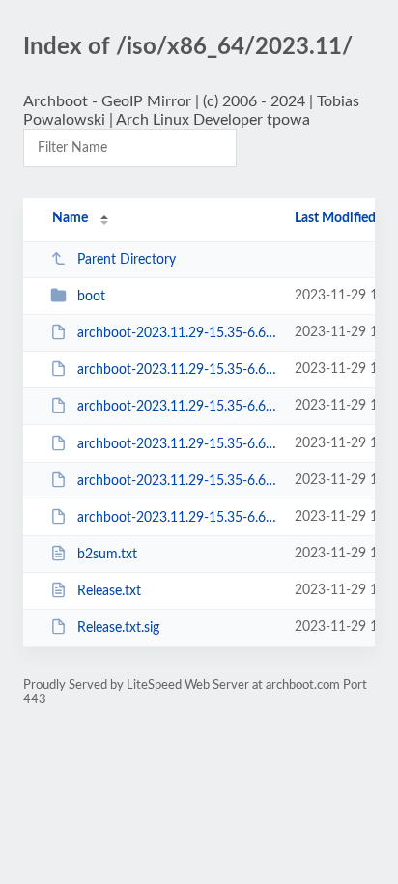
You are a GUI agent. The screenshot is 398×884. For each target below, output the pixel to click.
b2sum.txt (107, 554)
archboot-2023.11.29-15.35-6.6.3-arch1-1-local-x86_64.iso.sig (176, 444)
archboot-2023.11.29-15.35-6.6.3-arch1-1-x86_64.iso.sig (176, 518)
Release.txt (109, 591)
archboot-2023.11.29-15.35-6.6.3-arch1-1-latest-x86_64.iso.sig (176, 370)
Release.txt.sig (118, 628)
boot (91, 296)
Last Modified (335, 218)
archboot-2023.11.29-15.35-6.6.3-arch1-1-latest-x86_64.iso (176, 333)
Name (70, 218)
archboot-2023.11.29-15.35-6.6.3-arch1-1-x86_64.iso (176, 481)
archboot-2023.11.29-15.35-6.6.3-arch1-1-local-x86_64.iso (176, 406)
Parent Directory (126, 260)
